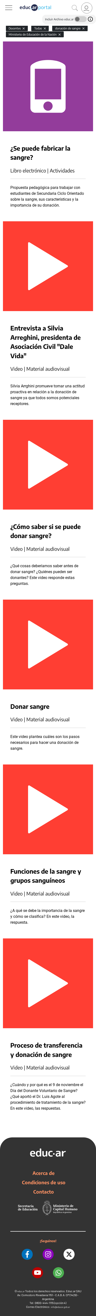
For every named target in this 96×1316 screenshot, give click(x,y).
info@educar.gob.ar (60, 1307)
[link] (86, 7)
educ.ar (21, 1291)
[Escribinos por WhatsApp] (58, 1273)
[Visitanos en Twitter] (69, 1254)
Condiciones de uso (43, 1182)
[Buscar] (74, 8)
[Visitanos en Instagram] (48, 1254)
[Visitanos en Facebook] (27, 1254)
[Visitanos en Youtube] (37, 1273)
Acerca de (43, 1173)
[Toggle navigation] (4, 2)
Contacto (43, 1192)
